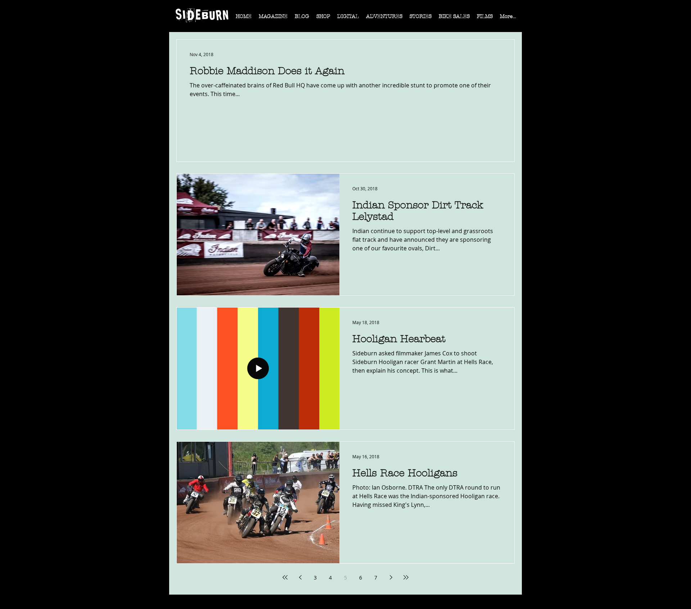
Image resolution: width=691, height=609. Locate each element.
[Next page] (390, 577)
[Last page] (405, 577)
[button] (273, 18)
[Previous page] (300, 577)
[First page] (285, 577)
